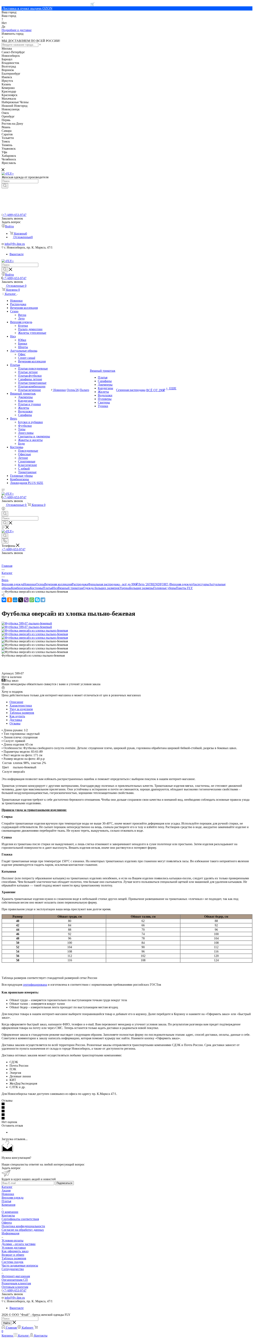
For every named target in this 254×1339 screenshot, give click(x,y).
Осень (40, 584)
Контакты (8, 1215)
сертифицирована (35, 984)
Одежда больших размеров (101, 588)
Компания (8, 1204)
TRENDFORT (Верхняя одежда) (171, 584)
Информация (10, 1233)
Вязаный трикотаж (70, 588)
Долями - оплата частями (19, 1244)
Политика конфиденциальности (23, 1226)
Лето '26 (143, 584)
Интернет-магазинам (16, 1276)
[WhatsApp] (31, 599)
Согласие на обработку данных (23, 1229)
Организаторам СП (15, 1279)
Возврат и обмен (13, 1254)
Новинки (29, 584)
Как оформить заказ (15, 1251)
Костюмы (36, 588)
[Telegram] (42, 599)
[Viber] (26, 599)
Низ (55, 588)
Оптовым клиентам (15, 1287)
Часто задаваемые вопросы (20, 1265)
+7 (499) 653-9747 (14, 215)
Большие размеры (141, 588)
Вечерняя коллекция (58, 584)
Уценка (124, 588)
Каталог (7, 1187)
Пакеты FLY (184, 588)
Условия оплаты (12, 1240)
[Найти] (5, 185)
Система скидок (12, 1262)
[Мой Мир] (15, 599)
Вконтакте (17, 254)
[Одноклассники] (9, 599)
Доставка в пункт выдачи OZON (27, 8)
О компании (10, 1212)
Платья (47, 588)
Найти (6, 1323)
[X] (20, 599)
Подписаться (64, 1183)
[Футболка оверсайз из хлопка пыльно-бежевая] (35, 630)
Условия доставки (14, 1247)
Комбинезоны (20, 588)
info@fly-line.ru (15, 244)
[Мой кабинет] (3, 509)
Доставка (16, 720)
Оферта (7, 1222)
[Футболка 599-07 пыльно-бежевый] (27, 623)
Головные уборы (164, 588)
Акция (6, 1190)
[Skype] (37, 599)
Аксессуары (201, 584)
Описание (16, 702)
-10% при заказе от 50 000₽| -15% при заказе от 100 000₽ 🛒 (48, 4)
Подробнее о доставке (17, 30)
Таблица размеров (22, 712)
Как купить (17, 716)
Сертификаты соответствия (20, 1219)
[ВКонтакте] (4, 599)
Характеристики (21, 705)
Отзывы (15, 723)
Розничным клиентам (16, 1283)
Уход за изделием (21, 709)
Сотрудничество (13, 1269)
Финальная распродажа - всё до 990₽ (113, 584)
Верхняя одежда (12, 584)
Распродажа (80, 584)
